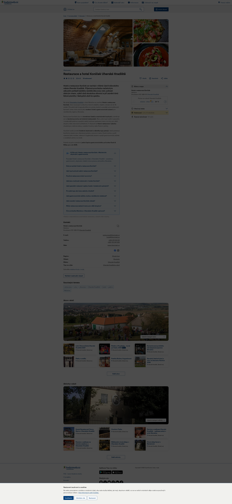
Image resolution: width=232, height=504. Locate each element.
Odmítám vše (80, 498)
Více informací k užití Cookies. (88, 492)
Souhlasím (68, 498)
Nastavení (92, 498)
